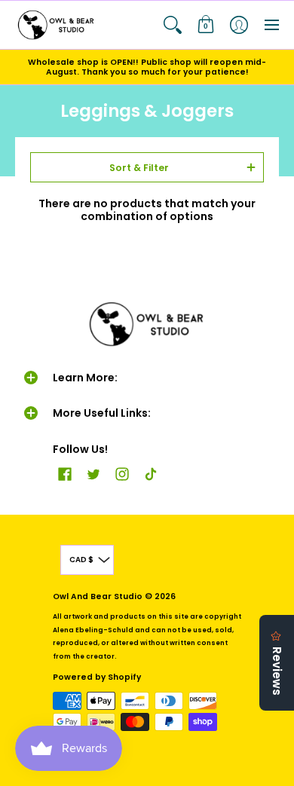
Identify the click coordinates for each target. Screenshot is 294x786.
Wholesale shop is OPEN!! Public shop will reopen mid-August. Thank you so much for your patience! (147, 67)
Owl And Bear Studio (97, 596)
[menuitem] (172, 25)
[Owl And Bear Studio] (56, 25)
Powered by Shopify (97, 677)
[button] (172, 25)
